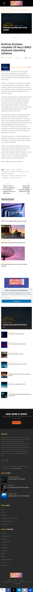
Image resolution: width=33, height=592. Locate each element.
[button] (16, 290)
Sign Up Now (16, 301)
